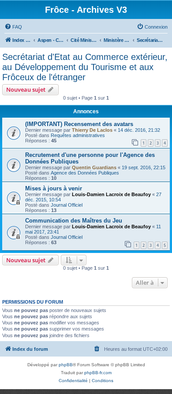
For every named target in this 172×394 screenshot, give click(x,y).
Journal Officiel (66, 205)
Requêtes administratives (78, 135)
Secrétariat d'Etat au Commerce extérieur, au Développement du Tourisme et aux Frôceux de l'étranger (85, 67)
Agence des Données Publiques (85, 172)
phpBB (66, 364)
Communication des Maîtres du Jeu (73, 220)
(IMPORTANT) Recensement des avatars (79, 124)
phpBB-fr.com (98, 372)
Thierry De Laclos (92, 130)
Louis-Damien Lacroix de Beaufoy (111, 194)
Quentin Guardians (94, 167)
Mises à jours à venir (53, 188)
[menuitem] (13, 27)
